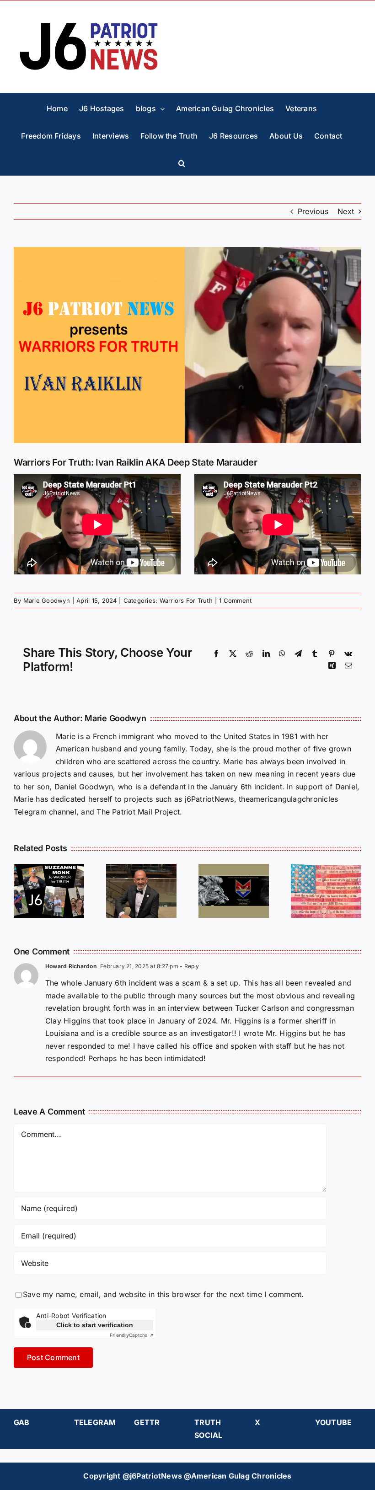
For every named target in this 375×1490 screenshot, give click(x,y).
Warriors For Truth (186, 600)
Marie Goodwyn (46, 600)
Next (346, 211)
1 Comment (235, 600)
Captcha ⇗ (131, 1335)
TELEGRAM (95, 1422)
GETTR (147, 1422)
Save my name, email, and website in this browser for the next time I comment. (163, 1294)
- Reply (188, 966)
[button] (181, 161)
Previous (313, 211)
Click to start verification (94, 1325)
